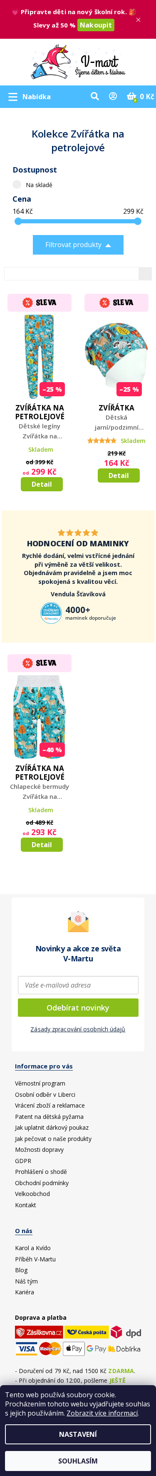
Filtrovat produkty (73, 244)
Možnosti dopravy (39, 1149)
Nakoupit (96, 25)
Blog (21, 1270)
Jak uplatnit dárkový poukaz (52, 1127)
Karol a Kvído (33, 1248)
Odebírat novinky (78, 1008)
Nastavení (78, 1434)
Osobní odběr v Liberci (45, 1094)
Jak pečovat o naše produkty (53, 1139)
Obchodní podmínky (42, 1183)
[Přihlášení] (113, 96)
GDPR (23, 1161)
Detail (42, 484)
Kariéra (24, 1292)
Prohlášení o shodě (41, 1172)
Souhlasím (78, 1461)
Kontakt (25, 1205)
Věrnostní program (40, 1083)
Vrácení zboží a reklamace (50, 1105)
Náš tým (26, 1281)
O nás (23, 1230)
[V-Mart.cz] (78, 60)
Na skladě (39, 185)
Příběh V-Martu (35, 1259)
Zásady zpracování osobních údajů (77, 1029)
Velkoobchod (32, 1194)
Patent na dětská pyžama (49, 1117)
